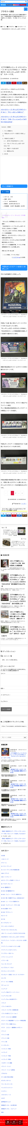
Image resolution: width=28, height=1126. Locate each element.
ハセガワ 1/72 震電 (6, 1063)
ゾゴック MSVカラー (6, 1006)
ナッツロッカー (5, 1045)
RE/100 (3, 919)
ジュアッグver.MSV (6, 995)
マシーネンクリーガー (7, 1084)
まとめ (5, 154)
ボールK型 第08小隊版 (7, 1077)
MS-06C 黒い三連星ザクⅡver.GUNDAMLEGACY (12, 898)
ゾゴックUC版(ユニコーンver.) (9, 1013)
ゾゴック (3, 1002)
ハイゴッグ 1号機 (6, 1055)
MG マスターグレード (6, 883)
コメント (3, 673)
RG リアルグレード (6, 922)
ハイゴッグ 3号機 (6, 1059)
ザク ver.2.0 (5, 985)
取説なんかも (9, 151)
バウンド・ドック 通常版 (8, 1070)
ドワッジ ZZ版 (5, 1038)
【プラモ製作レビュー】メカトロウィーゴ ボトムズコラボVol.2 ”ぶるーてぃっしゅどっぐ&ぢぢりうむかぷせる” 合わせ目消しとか (13, 599)
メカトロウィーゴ (21, 26)
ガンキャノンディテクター (8, 971)
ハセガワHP (15, 257)
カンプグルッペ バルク (7, 967)
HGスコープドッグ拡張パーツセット (10, 880)
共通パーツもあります (11, 148)
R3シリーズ (4, 915)
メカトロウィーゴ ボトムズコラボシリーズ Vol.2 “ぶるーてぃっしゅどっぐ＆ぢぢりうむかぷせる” (14, 119)
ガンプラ (3, 978)
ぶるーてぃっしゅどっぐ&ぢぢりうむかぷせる (13, 933)
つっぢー (24, 503)
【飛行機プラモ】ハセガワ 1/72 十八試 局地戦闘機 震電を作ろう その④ (19, 800)
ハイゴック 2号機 (6, 1048)
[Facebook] (8, 83)
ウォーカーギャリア (6, 964)
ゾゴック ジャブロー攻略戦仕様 (9, 1010)
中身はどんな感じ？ (8, 138)
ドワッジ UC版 (5, 1034)
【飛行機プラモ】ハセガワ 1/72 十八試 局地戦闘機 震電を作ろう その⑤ (19, 786)
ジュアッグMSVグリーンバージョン (10, 992)
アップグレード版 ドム (7, 953)
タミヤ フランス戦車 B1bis (8, 1024)
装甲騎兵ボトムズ (6, 1101)
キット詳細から (7, 130)
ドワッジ (3, 1031)
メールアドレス (5, 694)
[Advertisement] (14, 46)
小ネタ (3, 1098)
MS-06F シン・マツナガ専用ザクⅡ (10, 901)
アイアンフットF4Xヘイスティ (9, 950)
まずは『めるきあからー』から (13, 141)
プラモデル (11, 26)
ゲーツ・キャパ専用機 (7, 981)
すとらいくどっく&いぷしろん (9, 929)
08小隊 (3, 855)
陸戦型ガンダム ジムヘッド (8, 1108)
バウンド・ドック (6, 1066)
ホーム (3, 26)
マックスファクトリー (7, 1087)
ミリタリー (4, 1091)
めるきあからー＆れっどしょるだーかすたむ (15, 29)
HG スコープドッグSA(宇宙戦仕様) (10, 869)
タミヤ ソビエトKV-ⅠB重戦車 (8, 1017)
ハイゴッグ (4, 1052)
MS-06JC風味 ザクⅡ (6, 908)
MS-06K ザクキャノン (7, 912)
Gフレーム (4, 862)
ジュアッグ (4, 988)
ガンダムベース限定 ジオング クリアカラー (13, 974)
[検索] (26, 1)
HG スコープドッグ (6, 866)
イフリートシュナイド (7, 957)
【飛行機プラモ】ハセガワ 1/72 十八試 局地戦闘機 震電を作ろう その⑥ (19, 771)
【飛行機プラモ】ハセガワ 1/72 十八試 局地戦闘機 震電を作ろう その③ (19, 815)
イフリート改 (4, 960)
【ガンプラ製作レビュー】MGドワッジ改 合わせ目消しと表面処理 (17, 563)
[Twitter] (3, 83)
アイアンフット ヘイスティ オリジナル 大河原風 (13, 941)
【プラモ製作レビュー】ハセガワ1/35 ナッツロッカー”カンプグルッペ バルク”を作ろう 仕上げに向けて (13, 631)
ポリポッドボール (6, 1080)
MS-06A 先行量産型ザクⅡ (7, 891)
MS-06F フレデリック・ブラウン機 (10, 905)
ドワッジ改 (4, 1041)
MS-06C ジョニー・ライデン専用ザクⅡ (11, 894)
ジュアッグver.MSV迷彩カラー (9, 999)
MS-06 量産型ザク (6, 887)
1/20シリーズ (4, 859)
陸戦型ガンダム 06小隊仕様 (8, 1105)
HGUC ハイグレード (6, 876)
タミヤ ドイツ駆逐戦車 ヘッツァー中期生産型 (14, 1020)
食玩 (2, 1112)
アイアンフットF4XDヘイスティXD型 (10, 946)
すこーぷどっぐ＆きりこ (7, 926)
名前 (2, 688)
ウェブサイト (4, 701)
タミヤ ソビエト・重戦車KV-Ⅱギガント (11, 1027)
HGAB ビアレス (5, 873)
